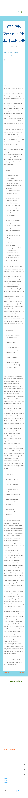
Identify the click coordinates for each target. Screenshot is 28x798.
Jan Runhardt (19, 791)
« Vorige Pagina (9, 749)
